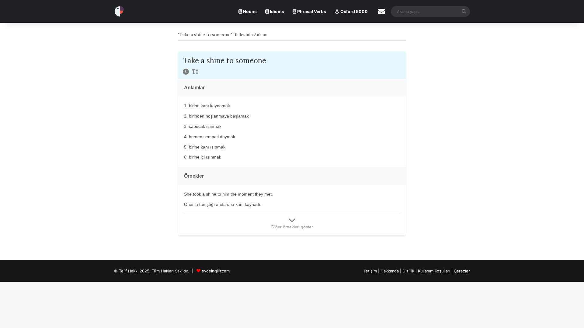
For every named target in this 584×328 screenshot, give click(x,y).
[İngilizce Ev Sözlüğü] (119, 11)
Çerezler (462, 270)
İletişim (370, 270)
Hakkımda (390, 270)
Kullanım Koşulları (434, 270)
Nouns (249, 11)
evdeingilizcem (216, 270)
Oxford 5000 (353, 11)
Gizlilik (408, 270)
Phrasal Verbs (311, 11)
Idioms (276, 11)
